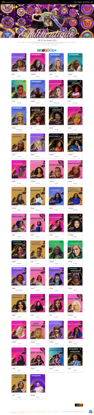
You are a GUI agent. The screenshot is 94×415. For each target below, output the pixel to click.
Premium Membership (21, 411)
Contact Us (49, 411)
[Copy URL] (55, 50)
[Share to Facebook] (38, 50)
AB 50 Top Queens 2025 (47, 40)
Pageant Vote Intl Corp (30, 411)
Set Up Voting (86, 2)
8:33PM (81, 411)
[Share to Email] (51, 50)
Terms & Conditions (13, 413)
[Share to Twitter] (43, 50)
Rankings (78, 405)
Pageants (79, 2)
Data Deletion (21, 413)
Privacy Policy (55, 411)
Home (75, 2)
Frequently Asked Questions (41, 411)
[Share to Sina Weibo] (46, 50)
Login (91, 2)
